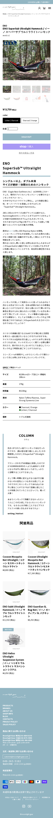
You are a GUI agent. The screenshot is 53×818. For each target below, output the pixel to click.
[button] (5, 60)
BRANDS (6, 708)
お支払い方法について (12, 797)
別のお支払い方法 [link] (26, 152)
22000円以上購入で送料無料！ (39, 2)
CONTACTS (8, 719)
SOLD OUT (26, 137)
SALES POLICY (9, 724)
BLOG (5, 716)
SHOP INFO (8, 713)
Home (4, 14)
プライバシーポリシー (32, 799)
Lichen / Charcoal (11, 120)
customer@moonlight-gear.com (16, 756)
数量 (5, 128)
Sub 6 (10, 230)
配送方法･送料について (30, 797)
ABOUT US (8, 711)
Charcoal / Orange (30, 120)
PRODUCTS (8, 705)
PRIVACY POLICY (10, 721)
